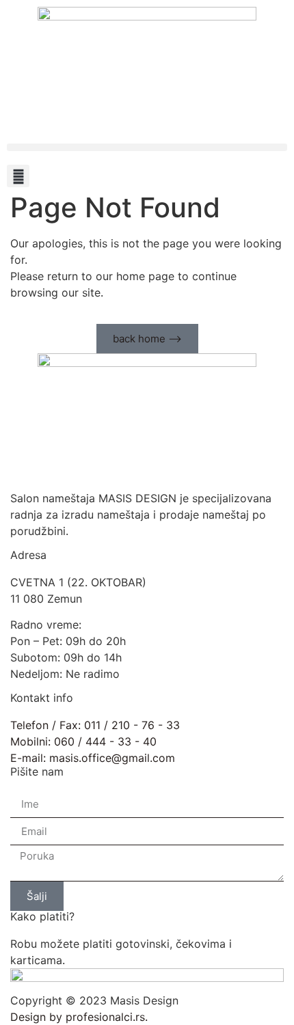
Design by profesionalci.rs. (79, 1017)
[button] (147, 147)
